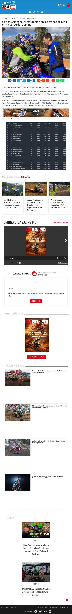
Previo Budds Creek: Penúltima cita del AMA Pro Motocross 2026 (58, 204)
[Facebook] (30, 12)
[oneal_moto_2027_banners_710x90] (36, 116)
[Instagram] (38, 12)
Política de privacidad (51, 607)
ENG (63, 5)
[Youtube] (42, 12)
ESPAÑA (4, 18)
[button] (12, 80)
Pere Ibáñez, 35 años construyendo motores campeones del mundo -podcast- (36, 591)
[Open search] (68, 5)
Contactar (41, 607)
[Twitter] (34, 12)
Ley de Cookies (63, 607)
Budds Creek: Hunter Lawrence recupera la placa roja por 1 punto (12, 204)
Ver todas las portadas (61, 222)
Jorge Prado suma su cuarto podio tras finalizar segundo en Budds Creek (35, 205)
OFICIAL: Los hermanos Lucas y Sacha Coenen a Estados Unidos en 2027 (47, 477)
